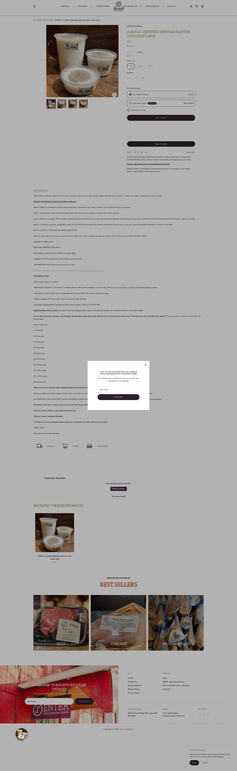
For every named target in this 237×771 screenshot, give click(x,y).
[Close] (145, 365)
